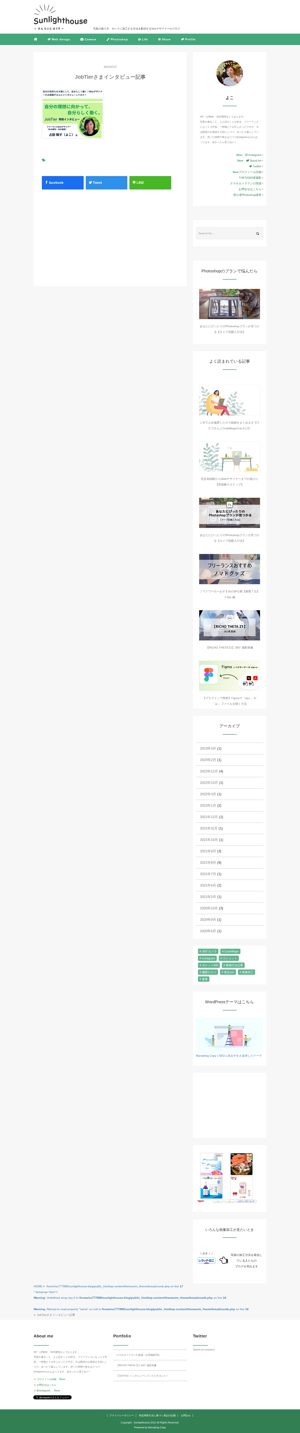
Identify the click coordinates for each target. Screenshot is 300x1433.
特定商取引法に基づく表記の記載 (157, 1415)
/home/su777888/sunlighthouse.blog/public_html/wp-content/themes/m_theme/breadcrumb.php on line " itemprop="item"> (141, 1298)
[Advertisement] (75, 233)
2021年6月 (208, 885)
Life (144, 39)
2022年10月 (209, 783)
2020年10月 (209, 908)
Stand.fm (255, 160)
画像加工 (247, 972)
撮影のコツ (209, 972)
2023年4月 (208, 748)
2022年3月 (208, 794)
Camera (90, 39)
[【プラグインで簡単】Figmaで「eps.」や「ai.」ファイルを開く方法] (229, 676)
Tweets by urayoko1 (204, 1349)
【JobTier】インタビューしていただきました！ (142, 1375)
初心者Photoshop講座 (247, 194)
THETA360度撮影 (250, 177)
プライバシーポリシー (121, 1415)
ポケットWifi (210, 965)
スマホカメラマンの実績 (246, 183)
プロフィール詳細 (250, 172)
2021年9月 (208, 851)
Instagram (255, 154)
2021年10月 (209, 840)
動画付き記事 (234, 965)
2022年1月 (208, 805)
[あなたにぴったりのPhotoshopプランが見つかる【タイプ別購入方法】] (229, 304)
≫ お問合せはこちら (45, 1384)
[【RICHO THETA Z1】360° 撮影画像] (229, 625)
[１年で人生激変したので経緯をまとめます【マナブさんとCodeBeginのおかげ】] (229, 400)
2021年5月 (208, 897)
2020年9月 (208, 920)
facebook (55, 182)
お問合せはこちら (250, 189)
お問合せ (186, 1415)
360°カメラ (209, 951)
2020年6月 (208, 931)
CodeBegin (231, 951)
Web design (60, 39)
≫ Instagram (42, 1390)
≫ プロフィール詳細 (45, 1379)
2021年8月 (208, 863)
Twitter (257, 166)
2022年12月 (209, 771)
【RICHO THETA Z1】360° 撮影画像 (229, 647)
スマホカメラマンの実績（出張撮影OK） (138, 1355)
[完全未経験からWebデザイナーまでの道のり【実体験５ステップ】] (229, 456)
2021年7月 (208, 874)
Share (166, 39)
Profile (190, 39)
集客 (205, 979)
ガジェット (230, 958)
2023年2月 (208, 760)
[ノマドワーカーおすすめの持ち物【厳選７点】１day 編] (229, 569)
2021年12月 (209, 817)
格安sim (229, 972)
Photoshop (119, 39)
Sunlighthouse (142, 1422)
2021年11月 (209, 828)
